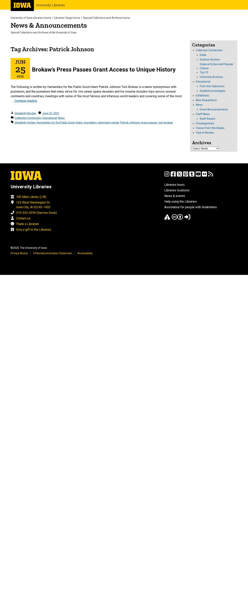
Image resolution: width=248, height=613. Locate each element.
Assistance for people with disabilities (190, 207)
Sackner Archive (210, 59)
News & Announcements (49, 25)
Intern (79, 122)
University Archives (211, 76)
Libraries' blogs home (67, 17)
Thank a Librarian (27, 224)
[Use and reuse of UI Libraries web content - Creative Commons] (177, 219)
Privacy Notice (19, 253)
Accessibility (85, 253)
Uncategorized (205, 123)
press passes (149, 122)
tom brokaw (165, 122)
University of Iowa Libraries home (31, 17)
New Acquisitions (206, 100)
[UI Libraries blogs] (210, 176)
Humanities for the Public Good (55, 122)
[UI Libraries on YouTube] (198, 176)
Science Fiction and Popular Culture (216, 66)
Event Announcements (214, 109)
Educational (49, 117)
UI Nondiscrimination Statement (52, 253)
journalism (90, 122)
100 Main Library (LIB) (31, 197)
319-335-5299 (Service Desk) (36, 213)
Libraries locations (176, 190)
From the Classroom (212, 86)
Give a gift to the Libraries (33, 229)
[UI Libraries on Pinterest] (185, 176)
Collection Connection (28, 117)
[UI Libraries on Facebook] (173, 176)
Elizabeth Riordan (25, 113)
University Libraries (50, 5)
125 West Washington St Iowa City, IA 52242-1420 (33, 205)
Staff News (203, 114)
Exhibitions (202, 95)
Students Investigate (212, 90)
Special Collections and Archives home (106, 17)
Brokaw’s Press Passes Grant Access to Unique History (104, 69)
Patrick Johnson (130, 122)
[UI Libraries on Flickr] (204, 176)
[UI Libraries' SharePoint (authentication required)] (187, 219)
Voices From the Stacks (210, 128)
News (61, 117)
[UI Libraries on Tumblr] (191, 176)
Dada (203, 54)
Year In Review (205, 132)
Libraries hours (174, 185)
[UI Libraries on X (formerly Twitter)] (179, 176)
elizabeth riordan (25, 122)
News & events (174, 196)
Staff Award (207, 118)
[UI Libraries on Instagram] (166, 176)
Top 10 (204, 72)
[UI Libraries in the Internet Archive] (167, 219)
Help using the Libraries (180, 201)
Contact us (23, 218)
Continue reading (25, 101)
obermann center (108, 122)
